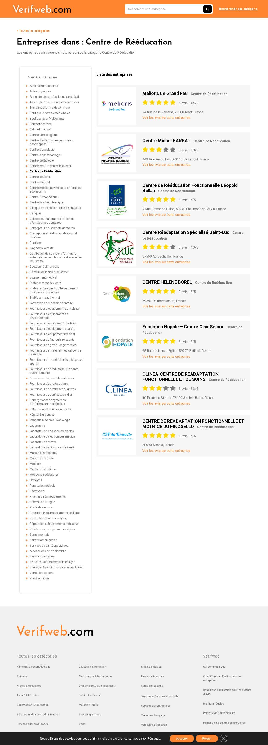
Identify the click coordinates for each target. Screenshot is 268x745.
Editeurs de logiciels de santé (49, 272)
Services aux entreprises (155, 705)
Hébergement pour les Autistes (50, 409)
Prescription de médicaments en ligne (55, 512)
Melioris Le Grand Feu (184, 93)
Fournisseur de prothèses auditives (53, 389)
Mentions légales (213, 703)
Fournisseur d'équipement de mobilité (55, 308)
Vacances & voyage (153, 715)
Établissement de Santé (45, 283)
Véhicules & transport (154, 724)
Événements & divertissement (97, 685)
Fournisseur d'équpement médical (52, 334)
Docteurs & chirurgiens (44, 266)
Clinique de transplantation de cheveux (55, 208)
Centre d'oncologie (42, 149)
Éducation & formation (92, 666)
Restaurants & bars (152, 676)
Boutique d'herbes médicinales (50, 113)
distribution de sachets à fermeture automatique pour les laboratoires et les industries (56, 257)
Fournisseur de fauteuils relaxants (52, 339)
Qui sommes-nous (214, 666)
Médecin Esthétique (43, 469)
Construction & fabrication (33, 704)
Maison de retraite (42, 458)
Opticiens (36, 480)
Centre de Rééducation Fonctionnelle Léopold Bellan (190, 188)
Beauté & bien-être (28, 695)
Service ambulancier (43, 540)
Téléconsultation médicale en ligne (52, 562)
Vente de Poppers (41, 572)
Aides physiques (40, 91)
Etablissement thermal (45, 297)
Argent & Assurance (29, 685)
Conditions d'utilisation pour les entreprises (222, 678)
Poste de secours (41, 507)
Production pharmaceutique (48, 518)
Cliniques (36, 213)
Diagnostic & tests (41, 248)
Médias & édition (151, 666)
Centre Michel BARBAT (186, 140)
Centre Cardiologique (44, 135)
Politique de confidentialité (219, 713)
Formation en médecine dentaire (51, 303)
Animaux (22, 676)
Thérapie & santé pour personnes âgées (56, 567)
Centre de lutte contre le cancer (50, 166)
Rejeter (207, 738)
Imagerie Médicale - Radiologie (50, 420)
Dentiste (35, 242)
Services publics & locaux (32, 723)
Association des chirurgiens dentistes (54, 102)
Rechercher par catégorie (238, 9)
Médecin (35, 463)
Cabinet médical (40, 129)
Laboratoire (37, 425)
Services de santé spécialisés (49, 545)
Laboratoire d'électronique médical (53, 436)
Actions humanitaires (44, 85)
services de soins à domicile (48, 551)
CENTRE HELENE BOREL (187, 282)
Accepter (182, 738)
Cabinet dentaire (41, 124)
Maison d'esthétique (43, 453)
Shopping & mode (90, 714)
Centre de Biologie (42, 160)
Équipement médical (43, 277)
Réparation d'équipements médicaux (54, 523)
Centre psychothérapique (46, 202)
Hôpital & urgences (42, 414)
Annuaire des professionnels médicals (55, 96)
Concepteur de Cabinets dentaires (52, 228)
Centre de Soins (40, 176)
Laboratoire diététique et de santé (52, 447)
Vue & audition (39, 578)
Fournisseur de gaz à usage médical (53, 345)
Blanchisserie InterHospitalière (50, 107)
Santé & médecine (152, 685)
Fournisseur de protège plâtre (49, 383)
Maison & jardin (88, 704)
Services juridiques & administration (38, 714)
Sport (82, 723)
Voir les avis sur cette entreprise (166, 118)
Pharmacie (37, 491)
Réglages (153, 738)
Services (146, 696)
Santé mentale (39, 534)
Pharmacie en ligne (42, 502)
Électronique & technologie (95, 676)
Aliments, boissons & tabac (33, 666)
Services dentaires (42, 556)
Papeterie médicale (42, 485)
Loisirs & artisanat (90, 695)
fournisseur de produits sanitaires (52, 378)
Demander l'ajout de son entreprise (224, 722)
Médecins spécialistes (44, 474)
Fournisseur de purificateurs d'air (51, 394)
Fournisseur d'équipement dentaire (53, 323)
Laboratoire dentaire (43, 442)
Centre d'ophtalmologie (45, 155)
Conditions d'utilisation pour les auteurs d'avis (227, 692)
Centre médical (40, 182)
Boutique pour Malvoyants (47, 118)
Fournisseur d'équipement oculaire (52, 328)
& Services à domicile (165, 696)
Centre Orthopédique (44, 197)
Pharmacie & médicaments (48, 496)
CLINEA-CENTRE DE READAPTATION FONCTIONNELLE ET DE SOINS (193, 376)
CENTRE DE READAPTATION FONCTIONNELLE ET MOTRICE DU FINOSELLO (193, 424)
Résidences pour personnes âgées (52, 529)
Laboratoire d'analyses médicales (52, 431)
